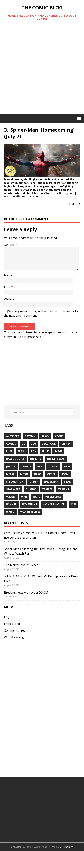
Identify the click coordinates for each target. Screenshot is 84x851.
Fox (33, 451)
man (40, 466)
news (37, 474)
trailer (47, 489)
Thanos (31, 489)
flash (21, 451)
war (24, 497)
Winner (11, 504)
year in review (30, 512)
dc (23, 444)
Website (9, 299)
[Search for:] (42, 411)
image (58, 451)
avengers (12, 436)
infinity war (56, 459)
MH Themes (66, 847)
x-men (10, 512)
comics (11, 444)
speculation (15, 481)
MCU (67, 466)
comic (59, 436)
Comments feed (14, 630)
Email (7, 287)
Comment (10, 244)
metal (10, 474)
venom (10, 497)
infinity (35, 459)
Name (8, 275)
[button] (78, 118)
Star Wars (13, 489)
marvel (53, 466)
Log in (8, 617)
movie (24, 474)
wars (36, 497)
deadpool (49, 444)
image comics (15, 459)
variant (63, 489)
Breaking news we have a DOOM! (26, 592)
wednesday (53, 497)
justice (11, 466)
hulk (45, 451)
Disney (66, 444)
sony (65, 474)
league (26, 466)
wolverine (29, 504)
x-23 (73, 504)
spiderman (51, 481)
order (51, 474)
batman (30, 436)
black (45, 436)
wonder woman (54, 504)
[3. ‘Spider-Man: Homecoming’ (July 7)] (42, 174)
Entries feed (12, 624)
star (67, 481)
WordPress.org (14, 637)
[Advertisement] (42, 70)
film (9, 451)
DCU (33, 444)
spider (33, 481)
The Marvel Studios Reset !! (22, 565)
